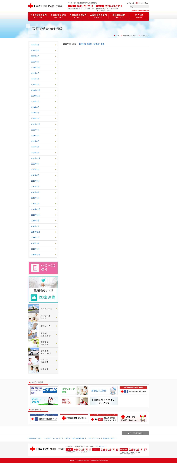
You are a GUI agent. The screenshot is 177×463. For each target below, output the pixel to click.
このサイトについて (93, 438)
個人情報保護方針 (78, 438)
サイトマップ (57, 438)
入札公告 (67, 438)
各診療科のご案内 (78, 16)
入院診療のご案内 (98, 16)
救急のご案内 (119, 16)
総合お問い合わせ (109, 438)
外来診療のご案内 (38, 16)
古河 (117, 35)
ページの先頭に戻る (136, 433)
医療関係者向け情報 (129, 35)
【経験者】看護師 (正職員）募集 (91, 44)
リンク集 (47, 438)
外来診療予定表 (58, 16)
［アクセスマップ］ (100, 446)
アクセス (139, 16)
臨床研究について (35, 438)
